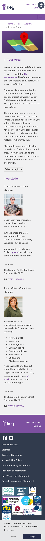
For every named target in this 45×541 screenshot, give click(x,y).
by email (15, 252)
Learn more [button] (10, 530)
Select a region (13, 169)
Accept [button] (32, 536)
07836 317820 (16, 406)
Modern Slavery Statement (16, 465)
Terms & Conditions (12, 455)
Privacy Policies (10, 444)
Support (28, 23)
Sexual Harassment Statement (18, 481)
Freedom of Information (14, 470)
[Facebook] (5, 438)
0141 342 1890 (33, 4)
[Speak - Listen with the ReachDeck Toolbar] (41, 5)
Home (10, 23)
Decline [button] (13, 536)
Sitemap (6, 449)
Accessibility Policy (12, 460)
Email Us (37, 7)
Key (18, 23)
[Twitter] (11, 438)
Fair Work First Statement (15, 476)
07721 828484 (16, 279)
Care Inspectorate (16, 75)
